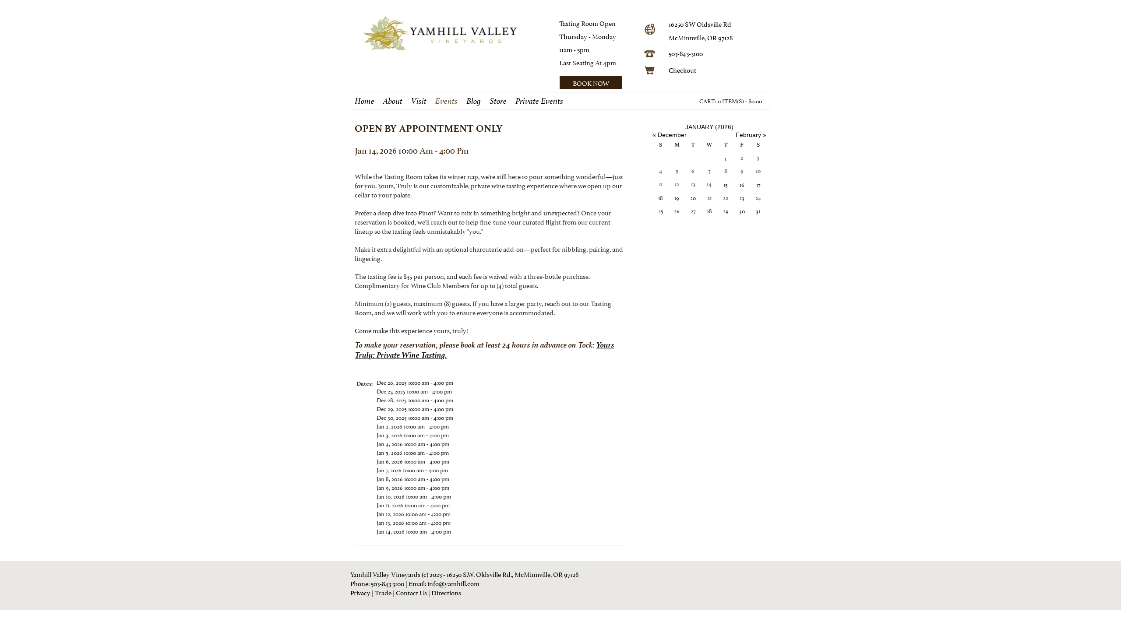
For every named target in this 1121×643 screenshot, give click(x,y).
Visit (419, 101)
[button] (599, 82)
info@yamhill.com (453, 583)
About (392, 101)
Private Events (539, 101)
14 (709, 184)
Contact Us (411, 592)
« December (669, 134)
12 (677, 184)
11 (661, 184)
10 (758, 171)
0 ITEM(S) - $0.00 (740, 100)
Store (498, 101)
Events (446, 101)
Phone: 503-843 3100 (377, 583)
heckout (684, 69)
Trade (383, 592)
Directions (446, 592)
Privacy (360, 592)
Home (364, 101)
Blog (473, 101)
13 (693, 184)
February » (751, 134)
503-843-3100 (686, 53)
